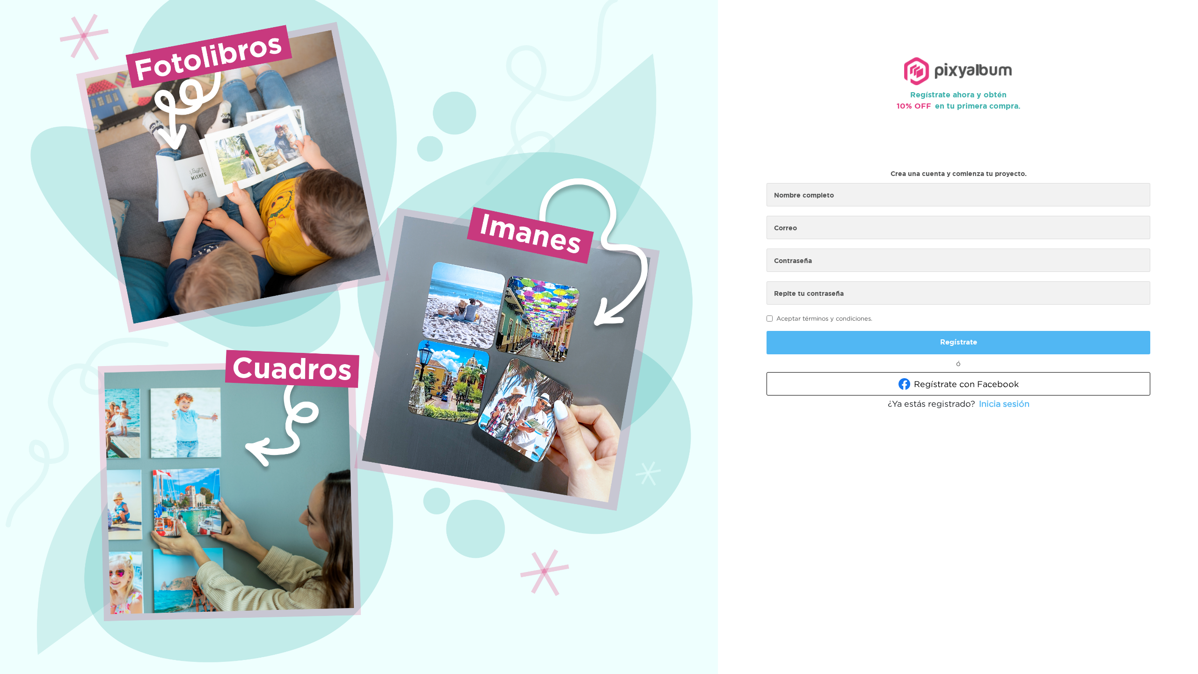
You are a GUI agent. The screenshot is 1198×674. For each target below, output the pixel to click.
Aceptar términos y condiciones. (824, 318)
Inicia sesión (1004, 403)
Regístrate (958, 342)
